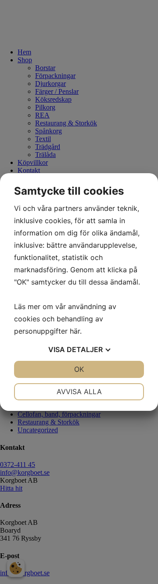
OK (79, 369)
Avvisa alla (79, 391)
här (75, 331)
